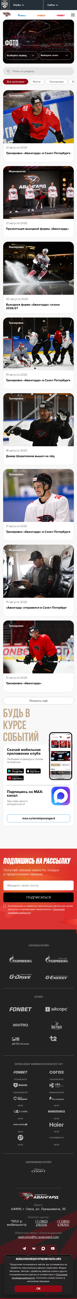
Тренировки (56, 81)
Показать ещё (39, 700)
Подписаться (38, 897)
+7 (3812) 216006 (41, 1223)
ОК (38, 1288)
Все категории (15, 81)
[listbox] (55, 55)
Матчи (37, 81)
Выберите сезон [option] (49, 55)
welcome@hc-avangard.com (38, 1237)
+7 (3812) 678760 (63, 1223)
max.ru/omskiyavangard (38, 818)
